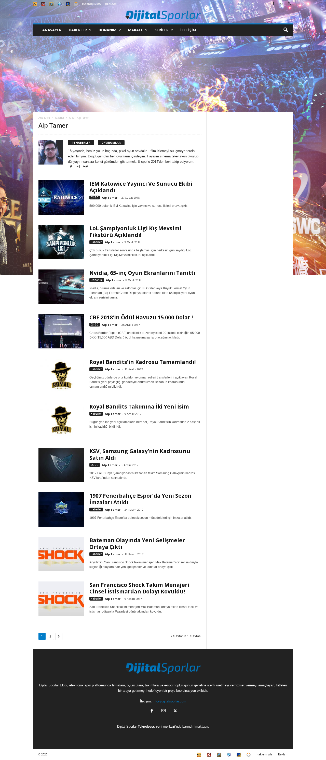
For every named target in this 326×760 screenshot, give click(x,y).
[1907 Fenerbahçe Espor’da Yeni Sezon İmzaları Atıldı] (61, 509)
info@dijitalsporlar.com (169, 701)
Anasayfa (51, 30)
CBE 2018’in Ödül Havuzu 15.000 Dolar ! (141, 317)
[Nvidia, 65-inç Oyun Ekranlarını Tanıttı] (61, 286)
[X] (289, 3)
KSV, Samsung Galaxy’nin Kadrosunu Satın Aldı (139, 454)
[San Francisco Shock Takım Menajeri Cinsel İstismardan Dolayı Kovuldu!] (61, 598)
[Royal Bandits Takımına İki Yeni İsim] (61, 420)
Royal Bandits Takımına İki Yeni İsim (139, 406)
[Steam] (85, 167)
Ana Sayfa (44, 117)
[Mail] (281, 3)
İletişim (188, 30)
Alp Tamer (109, 197)
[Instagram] (78, 167)
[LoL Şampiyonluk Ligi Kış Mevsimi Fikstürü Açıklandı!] (61, 242)
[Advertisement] (163, 74)
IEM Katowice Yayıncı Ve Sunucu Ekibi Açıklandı (140, 187)
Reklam (111, 4)
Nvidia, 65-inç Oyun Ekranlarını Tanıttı (142, 272)
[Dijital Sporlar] (163, 15)
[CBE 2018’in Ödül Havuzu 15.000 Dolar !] (61, 331)
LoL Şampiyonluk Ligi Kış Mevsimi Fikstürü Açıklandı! (135, 231)
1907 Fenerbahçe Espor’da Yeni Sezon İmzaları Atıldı (140, 499)
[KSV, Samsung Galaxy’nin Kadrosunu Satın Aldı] (61, 465)
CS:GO (95, 197)
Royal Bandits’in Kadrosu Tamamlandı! (142, 361)
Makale (135, 30)
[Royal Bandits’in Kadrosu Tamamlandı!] (61, 376)
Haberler (78, 30)
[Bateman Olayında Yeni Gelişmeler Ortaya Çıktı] (61, 554)
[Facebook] (273, 3)
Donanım (107, 30)
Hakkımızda (91, 4)
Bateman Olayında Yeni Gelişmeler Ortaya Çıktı (137, 543)
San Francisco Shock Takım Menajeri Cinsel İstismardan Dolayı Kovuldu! (139, 588)
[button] (285, 30)
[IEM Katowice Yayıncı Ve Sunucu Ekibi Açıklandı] (61, 197)
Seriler (162, 30)
